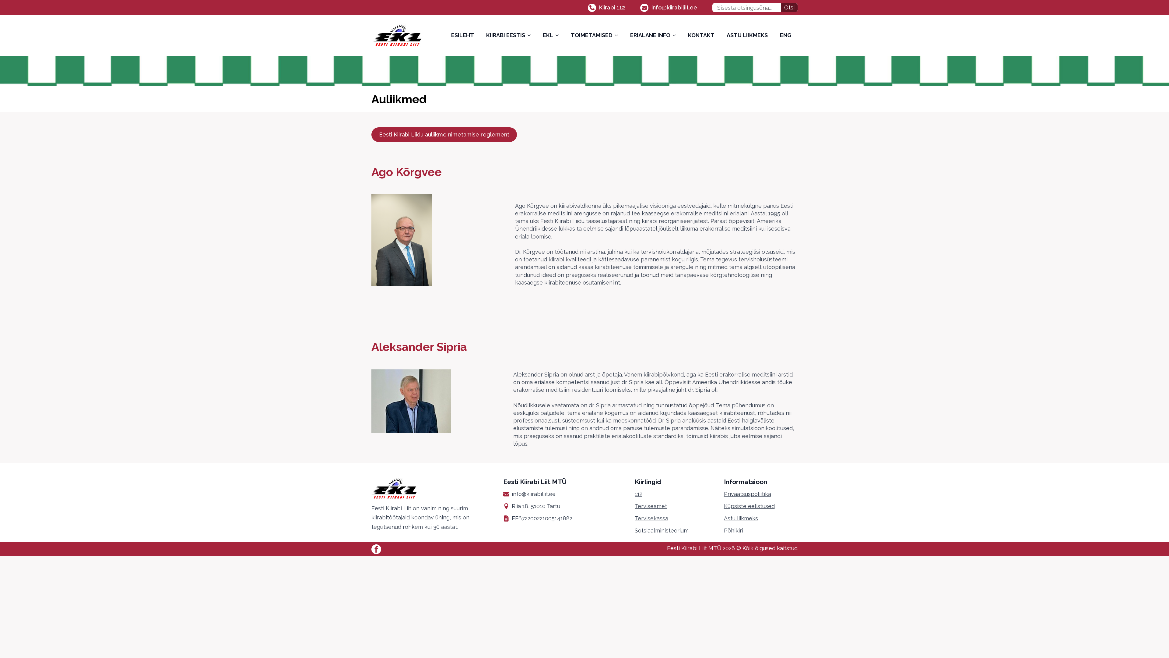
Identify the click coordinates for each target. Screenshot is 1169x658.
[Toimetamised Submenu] (618, 35)
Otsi (789, 7)
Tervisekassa (651, 518)
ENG (786, 35)
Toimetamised (592, 35)
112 (638, 494)
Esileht (462, 35)
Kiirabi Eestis (505, 35)
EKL (548, 35)
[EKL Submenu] (559, 35)
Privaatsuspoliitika (747, 494)
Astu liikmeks (747, 35)
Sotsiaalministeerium (662, 530)
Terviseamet (651, 506)
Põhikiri (733, 530)
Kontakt (701, 35)
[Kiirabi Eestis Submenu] (531, 35)
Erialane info (650, 35)
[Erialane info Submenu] (676, 35)
